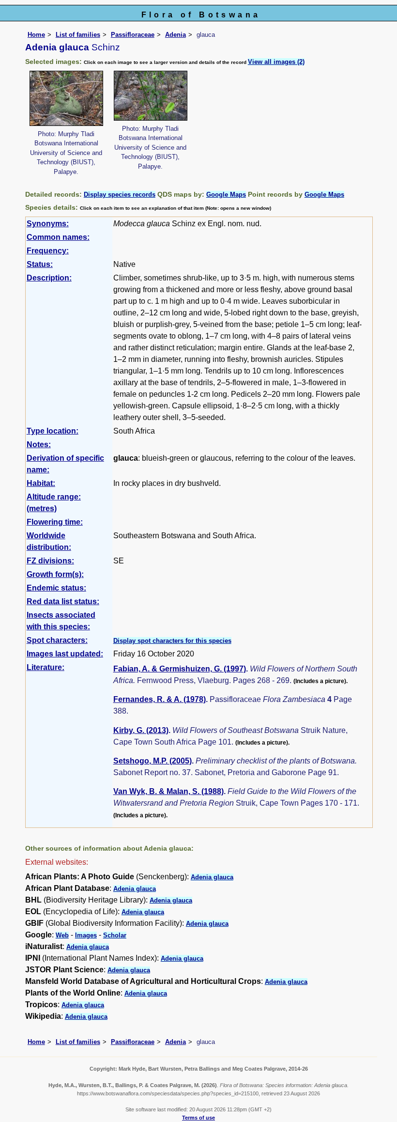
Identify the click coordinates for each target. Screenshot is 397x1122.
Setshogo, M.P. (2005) (152, 761)
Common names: (58, 237)
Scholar (114, 935)
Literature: (45, 667)
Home (36, 34)
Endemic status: (56, 588)
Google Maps (226, 194)
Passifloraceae (132, 34)
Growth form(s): (55, 574)
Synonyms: (48, 223)
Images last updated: (65, 654)
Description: (49, 278)
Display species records (119, 194)
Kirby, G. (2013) (140, 730)
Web (62, 935)
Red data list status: (63, 601)
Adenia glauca (212, 877)
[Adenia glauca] (66, 98)
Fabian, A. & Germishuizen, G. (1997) (179, 669)
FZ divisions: (50, 561)
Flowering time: (55, 522)
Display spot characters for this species (172, 640)
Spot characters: (57, 640)
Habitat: (41, 483)
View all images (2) (276, 61)
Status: (40, 264)
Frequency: (48, 251)
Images (86, 935)
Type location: (52, 431)
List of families (78, 34)
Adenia (175, 34)
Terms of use (198, 1118)
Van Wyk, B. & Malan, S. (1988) (168, 791)
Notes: (39, 444)
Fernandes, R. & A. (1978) (159, 699)
